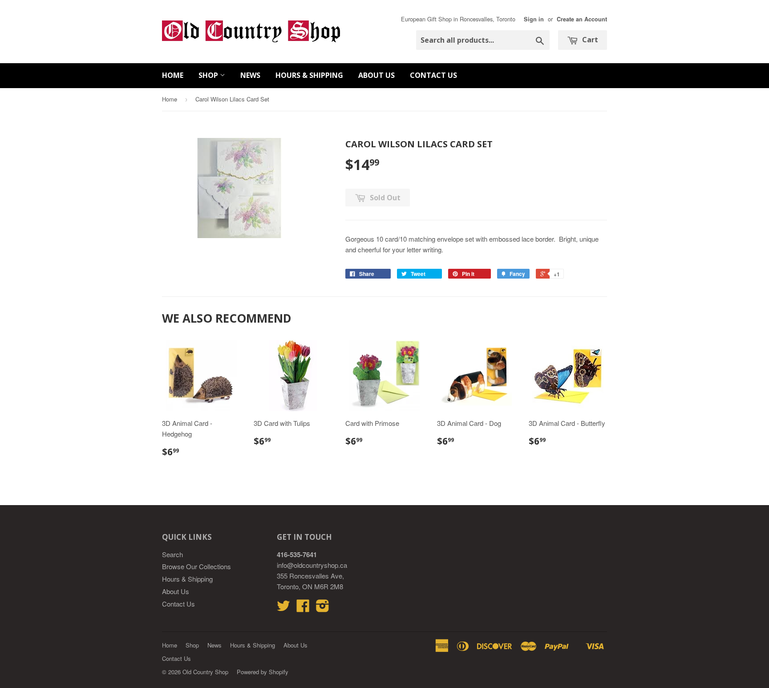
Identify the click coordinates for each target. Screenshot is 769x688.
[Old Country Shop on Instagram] (322, 608)
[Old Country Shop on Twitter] (283, 608)
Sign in (534, 19)
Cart (589, 40)
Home (172, 75)
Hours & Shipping (309, 75)
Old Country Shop (205, 672)
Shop (209, 75)
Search (172, 554)
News (250, 75)
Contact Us (433, 75)
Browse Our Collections (196, 566)
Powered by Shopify (262, 672)
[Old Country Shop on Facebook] (303, 608)
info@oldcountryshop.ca (312, 565)
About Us (376, 75)
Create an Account (582, 19)
